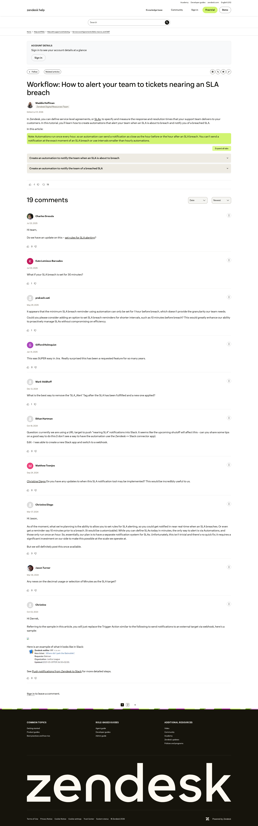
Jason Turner (42, 567)
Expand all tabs (221, 148)
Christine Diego (36, 481)
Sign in (194, 9)
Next (135, 704)
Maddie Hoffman (45, 103)
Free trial (210, 9)
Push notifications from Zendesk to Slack (57, 671)
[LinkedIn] (212, 71)
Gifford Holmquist (45, 344)
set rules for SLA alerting (80, 237)
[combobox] (197, 200)
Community (177, 9)
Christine (40, 604)
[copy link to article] (228, 71)
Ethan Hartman (44, 418)
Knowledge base (154, 10)
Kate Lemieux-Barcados (49, 260)
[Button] (30, 184)
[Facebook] (223, 71)
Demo (225, 9)
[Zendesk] (129, 782)
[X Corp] (218, 71)
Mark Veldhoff (43, 381)
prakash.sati (42, 297)
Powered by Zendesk (221, 819)
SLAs (97, 119)
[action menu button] (229, 215)
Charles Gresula (44, 216)
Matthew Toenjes (45, 465)
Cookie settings (74, 819)
